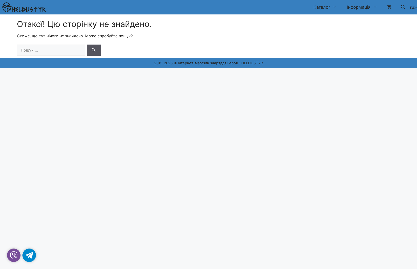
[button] (403, 7)
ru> (413, 7)
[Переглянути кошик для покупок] (389, 7)
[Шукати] (94, 50)
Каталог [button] (321, 7)
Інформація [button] (358, 7)
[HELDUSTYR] (24, 7)
